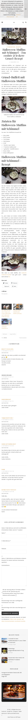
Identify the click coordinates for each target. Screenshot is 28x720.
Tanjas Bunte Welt (7, 418)
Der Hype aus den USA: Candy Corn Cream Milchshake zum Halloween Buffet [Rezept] (6, 313)
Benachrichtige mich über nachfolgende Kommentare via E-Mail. (12, 601)
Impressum (4, 713)
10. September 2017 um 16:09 (8, 445)
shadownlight (6, 399)
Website (4, 548)
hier (9, 276)
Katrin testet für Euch (9, 490)
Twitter (20, 711)
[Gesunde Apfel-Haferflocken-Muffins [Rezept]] (18, 307)
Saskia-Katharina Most (9, 444)
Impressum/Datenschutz (13, 713)
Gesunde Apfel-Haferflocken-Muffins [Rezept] (17, 312)
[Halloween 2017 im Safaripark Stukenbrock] (7, 321)
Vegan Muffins (13, 334)
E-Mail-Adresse (6, 541)
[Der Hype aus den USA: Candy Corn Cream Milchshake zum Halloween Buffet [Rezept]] (7, 307)
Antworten (5, 352)
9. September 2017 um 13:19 (7, 350)
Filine (3, 469)
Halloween (5, 334)
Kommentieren (6, 565)
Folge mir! (4, 676)
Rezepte (18, 47)
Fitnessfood (11, 47)
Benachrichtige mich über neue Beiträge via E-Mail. (14, 608)
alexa (5, 337)
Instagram (15, 711)
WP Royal (18, 717)
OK (17, 16)
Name (4, 533)
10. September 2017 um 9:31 (7, 419)
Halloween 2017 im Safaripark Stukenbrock (6, 326)
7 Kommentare (22, 338)
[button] (10, 696)
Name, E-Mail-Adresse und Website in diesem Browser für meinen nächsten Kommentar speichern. (14, 560)
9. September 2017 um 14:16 (7, 376)
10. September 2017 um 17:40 (8, 471)
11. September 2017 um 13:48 (8, 491)
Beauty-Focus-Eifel (8, 349)
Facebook (4, 711)
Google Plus (9, 711)
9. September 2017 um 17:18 (7, 401)
